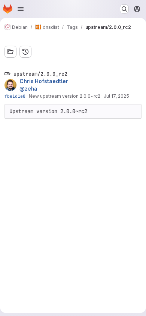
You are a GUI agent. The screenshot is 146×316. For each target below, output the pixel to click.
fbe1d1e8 (14, 96)
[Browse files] (10, 52)
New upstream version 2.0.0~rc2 (64, 96)
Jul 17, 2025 (116, 96)
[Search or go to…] (124, 8)
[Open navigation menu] (21, 9)
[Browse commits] (25, 52)
